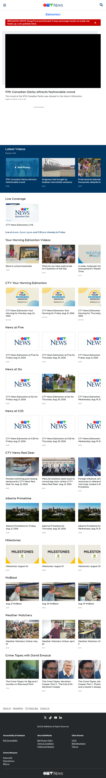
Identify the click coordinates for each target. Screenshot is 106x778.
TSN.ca (75, 747)
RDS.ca (6, 764)
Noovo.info (7, 758)
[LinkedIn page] (60, 717)
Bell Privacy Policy (45, 740)
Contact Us (45, 708)
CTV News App (31, 708)
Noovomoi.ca (8, 761)
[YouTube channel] (55, 717)
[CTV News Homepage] (53, 5)
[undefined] (22, 172)
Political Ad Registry (45, 747)
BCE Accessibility (10, 740)
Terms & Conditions (45, 743)
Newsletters (18, 708)
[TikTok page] (50, 717)
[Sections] (4, 5)
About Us (7, 708)
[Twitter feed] (45, 717)
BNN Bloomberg (78, 743)
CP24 (74, 740)
